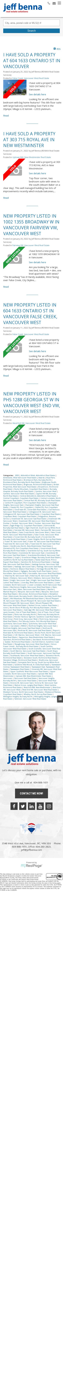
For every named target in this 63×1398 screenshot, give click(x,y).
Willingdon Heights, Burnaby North (18, 696)
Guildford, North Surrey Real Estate (18, 560)
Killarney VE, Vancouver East (17, 576)
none (5, 607)
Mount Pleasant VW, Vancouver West (18, 603)
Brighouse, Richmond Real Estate (38, 484)
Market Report (9, 592)
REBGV (24, 626)
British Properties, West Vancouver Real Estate (31, 485)
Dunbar (6, 523)
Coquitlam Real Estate (50, 514)
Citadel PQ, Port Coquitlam (21, 507)
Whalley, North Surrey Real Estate (38, 694)
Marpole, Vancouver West (29, 592)
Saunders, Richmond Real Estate (17, 639)
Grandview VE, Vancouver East (32, 553)
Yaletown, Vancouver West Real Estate (30, 699)
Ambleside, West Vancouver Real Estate (20, 478)
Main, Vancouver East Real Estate (32, 589)
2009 (17, 475)
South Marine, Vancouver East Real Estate (28, 651)
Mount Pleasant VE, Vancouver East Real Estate (40, 601)
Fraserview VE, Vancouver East (16, 544)
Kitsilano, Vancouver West (21, 578)
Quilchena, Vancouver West (15, 623)
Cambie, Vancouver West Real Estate (19, 493)
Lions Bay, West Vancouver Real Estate (37, 582)
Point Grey (8, 619)
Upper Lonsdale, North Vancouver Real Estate (29, 672)
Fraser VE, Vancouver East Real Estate (44, 541)
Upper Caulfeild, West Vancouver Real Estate (29, 671)
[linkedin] (31, 806)
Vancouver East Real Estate (25, 678)
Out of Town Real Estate (26, 612)
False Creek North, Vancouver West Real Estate (32, 533)
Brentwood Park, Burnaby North (38, 480)
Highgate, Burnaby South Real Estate (36, 571)
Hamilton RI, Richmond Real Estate (36, 562)
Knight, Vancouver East (20, 580)
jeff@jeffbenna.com (31, 849)
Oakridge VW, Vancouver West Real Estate (41, 610)
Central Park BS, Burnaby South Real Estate (42, 500)
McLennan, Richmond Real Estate (33, 594)
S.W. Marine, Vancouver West (27, 635)
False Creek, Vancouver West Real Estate (30, 78)
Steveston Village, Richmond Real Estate (20, 660)
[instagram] (48, 806)
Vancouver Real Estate (27, 680)
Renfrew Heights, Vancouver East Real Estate (22, 628)
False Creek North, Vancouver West (34, 532)
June (55, 571)
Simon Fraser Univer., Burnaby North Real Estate (30, 645)
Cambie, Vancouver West (46, 491)
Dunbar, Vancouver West (22, 523)
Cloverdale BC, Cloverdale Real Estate (30, 509)
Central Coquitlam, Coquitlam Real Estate (21, 498)
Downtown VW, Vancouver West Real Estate (37, 521)
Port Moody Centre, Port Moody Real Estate (37, 621)
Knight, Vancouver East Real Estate (45, 580)
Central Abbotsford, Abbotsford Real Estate (38, 496)
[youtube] (40, 806)
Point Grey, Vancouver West (26, 619)
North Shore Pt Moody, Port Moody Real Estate (30, 607)
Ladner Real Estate (11, 582)
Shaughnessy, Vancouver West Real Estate (32, 644)
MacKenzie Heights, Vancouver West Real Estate (30, 587)
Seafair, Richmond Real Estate (18, 642)
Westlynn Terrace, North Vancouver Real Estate (23, 692)
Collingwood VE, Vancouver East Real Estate (21, 514)
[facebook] (14, 806)
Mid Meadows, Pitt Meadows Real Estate (27, 598)
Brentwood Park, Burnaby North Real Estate (22, 482)
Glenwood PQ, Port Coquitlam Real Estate (21, 548)
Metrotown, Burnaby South (21, 596)
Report (56, 630)
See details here (37, 94)
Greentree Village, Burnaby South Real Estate (41, 557)
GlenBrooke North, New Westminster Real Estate (31, 546)
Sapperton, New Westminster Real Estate (36, 637)
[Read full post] (14, 89)
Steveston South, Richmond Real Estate (41, 658)
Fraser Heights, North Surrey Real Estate (44, 539)
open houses (9, 612)
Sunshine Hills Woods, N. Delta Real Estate (32, 664)
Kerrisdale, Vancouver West (15, 573)
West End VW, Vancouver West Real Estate (31, 423)
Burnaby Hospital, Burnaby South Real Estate (30, 490)
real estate (15, 626)
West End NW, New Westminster (37, 687)
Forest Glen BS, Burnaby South (27, 537)
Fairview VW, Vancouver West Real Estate (30, 245)
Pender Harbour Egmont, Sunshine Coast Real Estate (36, 617)
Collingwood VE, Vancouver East (41, 512)
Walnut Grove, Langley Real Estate (28, 685)
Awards (41, 478)
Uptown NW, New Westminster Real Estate (31, 157)
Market (50, 589)
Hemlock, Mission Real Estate (22, 569)
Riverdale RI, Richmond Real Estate (18, 633)
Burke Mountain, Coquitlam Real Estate (31, 489)
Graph (17, 557)
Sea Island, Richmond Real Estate (47, 639)
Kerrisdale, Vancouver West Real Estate (44, 573)
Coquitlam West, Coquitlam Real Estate (20, 516)
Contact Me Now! (31, 793)
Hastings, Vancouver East (24, 566)
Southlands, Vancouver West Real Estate (27, 655)
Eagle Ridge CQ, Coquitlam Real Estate (26, 525)
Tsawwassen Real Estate (20, 669)
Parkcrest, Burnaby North (25, 614)
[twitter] (22, 806)
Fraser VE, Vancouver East (16, 541)
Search (31, 30)
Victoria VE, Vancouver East (21, 683)
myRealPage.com (31, 866)
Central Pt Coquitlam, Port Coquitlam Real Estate (26, 503)
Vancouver (8, 678)
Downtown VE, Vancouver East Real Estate (29, 519)
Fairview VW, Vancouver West (26, 530)
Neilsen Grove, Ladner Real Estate (43, 605)
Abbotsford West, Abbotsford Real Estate (38, 475)
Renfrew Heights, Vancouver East (43, 626)
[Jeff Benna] (22, 14)
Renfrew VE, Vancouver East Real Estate (35, 630)
